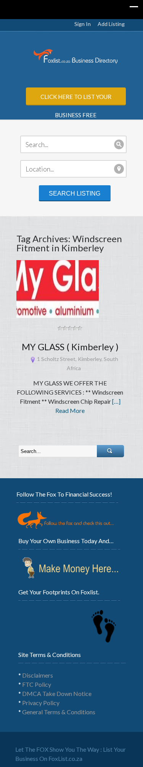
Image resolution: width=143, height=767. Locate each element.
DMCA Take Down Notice (57, 693)
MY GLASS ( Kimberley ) (70, 346)
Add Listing (111, 24)
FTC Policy (36, 684)
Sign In (82, 24)
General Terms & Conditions (58, 711)
